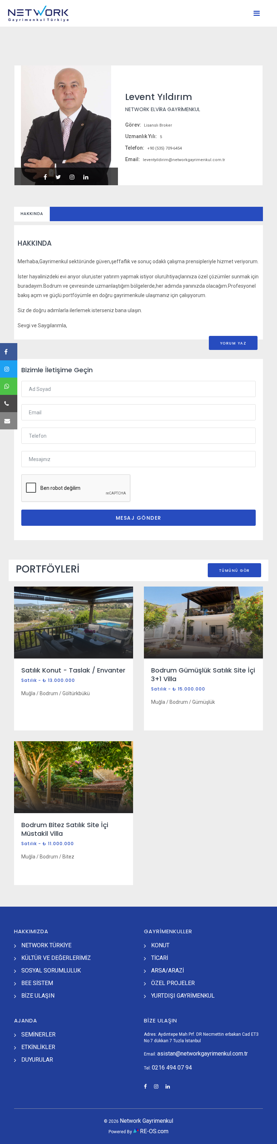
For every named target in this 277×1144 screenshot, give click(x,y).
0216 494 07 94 (172, 1067)
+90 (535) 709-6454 (164, 148)
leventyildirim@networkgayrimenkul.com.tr (183, 160)
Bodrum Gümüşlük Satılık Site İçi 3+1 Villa (203, 674)
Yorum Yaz (233, 343)
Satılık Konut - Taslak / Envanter (73, 670)
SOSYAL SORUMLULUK (51, 970)
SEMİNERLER (38, 1034)
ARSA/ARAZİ (167, 970)
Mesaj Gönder (139, 517)
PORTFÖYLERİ (47, 569)
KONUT (160, 945)
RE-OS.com (154, 1131)
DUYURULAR (37, 1059)
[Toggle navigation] (256, 13)
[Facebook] (8, 351)
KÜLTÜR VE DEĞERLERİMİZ (56, 957)
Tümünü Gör (234, 570)
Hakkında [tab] (32, 213)
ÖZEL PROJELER (173, 983)
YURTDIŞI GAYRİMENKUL (183, 995)
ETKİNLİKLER (38, 1047)
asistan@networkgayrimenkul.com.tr (202, 1053)
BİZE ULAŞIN (37, 995)
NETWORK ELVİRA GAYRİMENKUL (162, 109)
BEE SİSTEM (37, 983)
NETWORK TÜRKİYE (46, 945)
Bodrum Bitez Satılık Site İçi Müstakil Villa (64, 829)
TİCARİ (159, 957)
